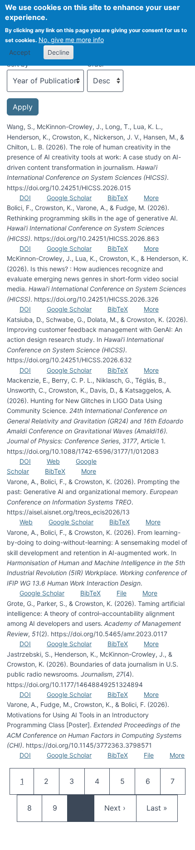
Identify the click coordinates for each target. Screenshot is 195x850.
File (122, 593)
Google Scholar (69, 198)
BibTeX (117, 198)
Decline (58, 52)
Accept (19, 52)
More (151, 198)
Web (53, 461)
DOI (25, 198)
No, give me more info (71, 39)
